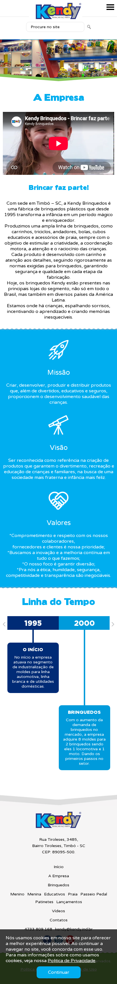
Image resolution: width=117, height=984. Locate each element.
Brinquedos (58, 885)
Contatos (59, 920)
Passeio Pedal (93, 894)
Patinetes (44, 901)
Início (59, 866)
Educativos (54, 894)
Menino (17, 894)
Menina (34, 894)
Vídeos (58, 911)
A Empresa (58, 876)
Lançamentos (69, 901)
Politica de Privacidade (71, 961)
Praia (73, 894)
